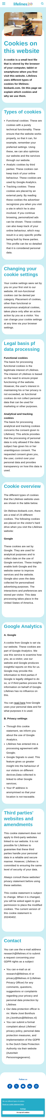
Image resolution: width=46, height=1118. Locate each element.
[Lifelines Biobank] (23, 3)
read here (19, 702)
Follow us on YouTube (23, 1086)
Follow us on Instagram (36, 1086)
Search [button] (42, 3)
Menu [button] (3, 3)
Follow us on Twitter (16, 1086)
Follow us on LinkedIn (29, 1086)
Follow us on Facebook (9, 1086)
